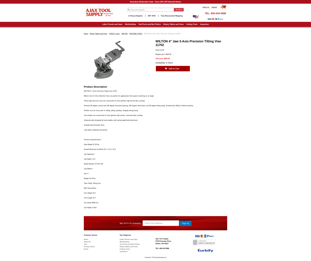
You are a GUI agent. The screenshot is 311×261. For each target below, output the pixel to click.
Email (86, 249)
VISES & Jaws (114, 34)
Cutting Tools (192, 24)
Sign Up (185, 223)
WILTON (125, 34)
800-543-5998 (218, 13)
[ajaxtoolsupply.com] (99, 12)
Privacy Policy (89, 247)
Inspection (204, 24)
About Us (206, 7)
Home (86, 34)
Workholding (130, 24)
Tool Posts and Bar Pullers (149, 24)
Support (214, 7)
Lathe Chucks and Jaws (112, 24)
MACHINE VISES (136, 34)
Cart (85, 244)
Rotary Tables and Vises (173, 24)
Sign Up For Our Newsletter (130, 223)
